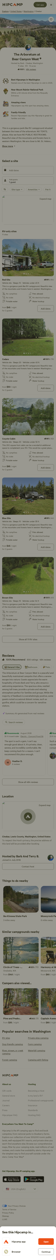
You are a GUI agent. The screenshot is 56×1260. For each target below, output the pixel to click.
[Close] (28, 630)
